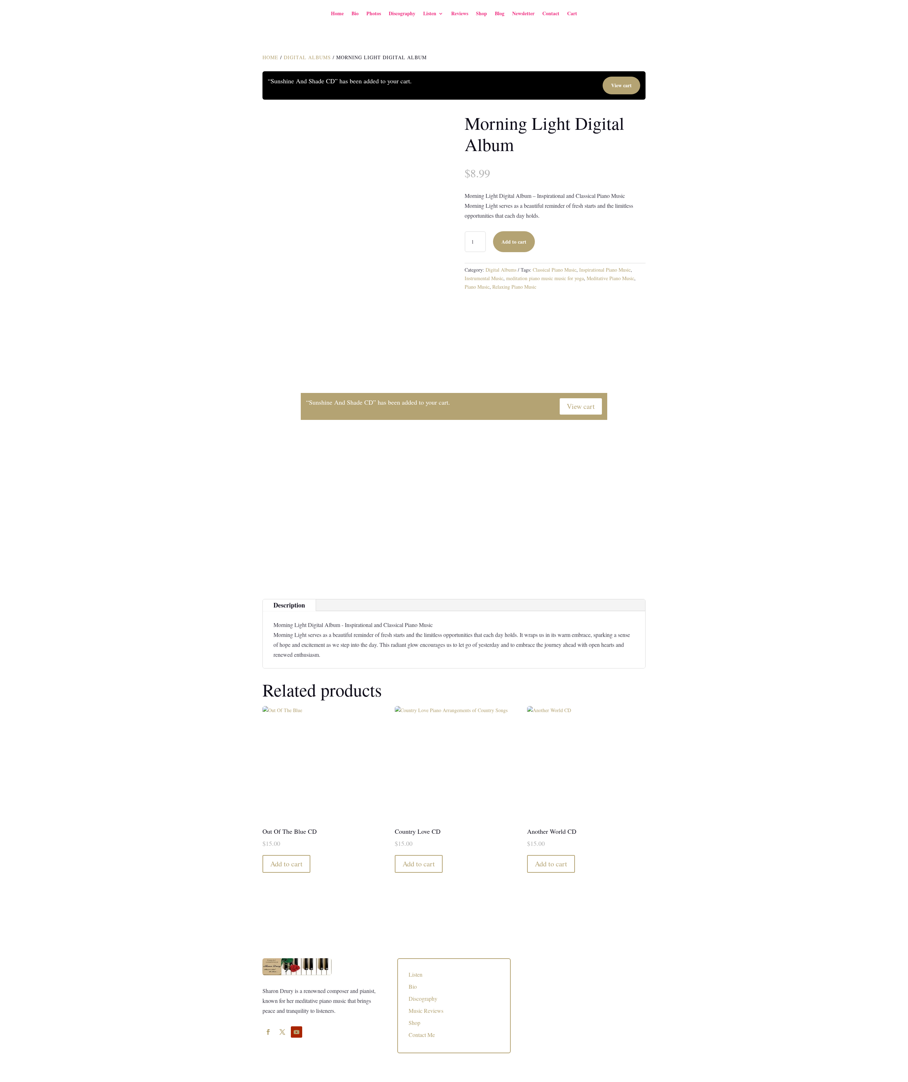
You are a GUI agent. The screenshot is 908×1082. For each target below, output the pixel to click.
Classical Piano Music (554, 269)
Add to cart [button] (286, 864)
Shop (481, 13)
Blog (499, 13)
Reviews (459, 13)
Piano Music (477, 286)
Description (289, 605)
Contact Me (422, 1034)
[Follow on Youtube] (296, 1032)
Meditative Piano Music (610, 278)
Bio (355, 13)
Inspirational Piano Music (605, 269)
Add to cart (514, 241)
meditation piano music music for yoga (545, 278)
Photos (373, 13)
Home (337, 13)
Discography (402, 13)
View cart (621, 85)
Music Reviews (426, 1010)
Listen (429, 13)
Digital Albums (307, 57)
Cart (572, 13)
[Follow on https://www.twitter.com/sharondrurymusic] (282, 1032)
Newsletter (523, 13)
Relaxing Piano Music (514, 286)
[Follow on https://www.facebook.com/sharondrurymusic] (268, 1032)
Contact (550, 13)
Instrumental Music (484, 278)
